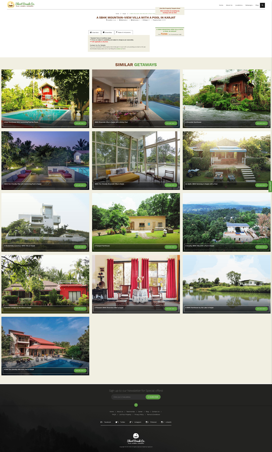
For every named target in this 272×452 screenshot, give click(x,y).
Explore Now (80, 123)
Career (140, 411)
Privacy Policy (139, 414)
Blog (257, 5)
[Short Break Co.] (21, 4)
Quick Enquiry (270, 186)
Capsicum (150, 446)
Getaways (248, 5)
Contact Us (155, 411)
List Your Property (125, 414)
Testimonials (130, 411)
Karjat (124, 13)
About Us (229, 5)
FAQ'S (114, 414)
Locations (238, 5)
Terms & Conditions (153, 414)
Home (221, 5)
